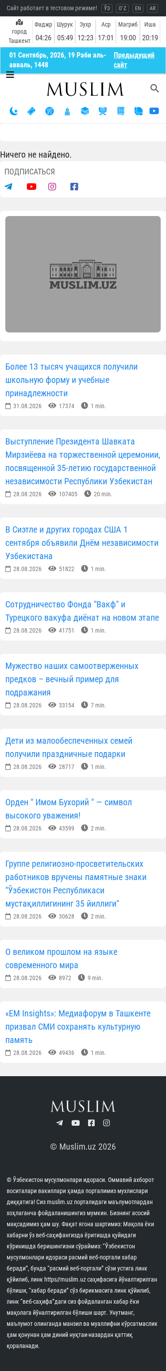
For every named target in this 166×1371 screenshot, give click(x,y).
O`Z (122, 8)
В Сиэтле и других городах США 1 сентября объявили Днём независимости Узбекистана (81, 542)
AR (152, 8)
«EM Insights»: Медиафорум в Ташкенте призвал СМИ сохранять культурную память (78, 1026)
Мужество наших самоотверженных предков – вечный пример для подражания (72, 679)
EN (138, 8)
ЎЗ (107, 8)
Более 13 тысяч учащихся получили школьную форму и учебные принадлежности (71, 379)
